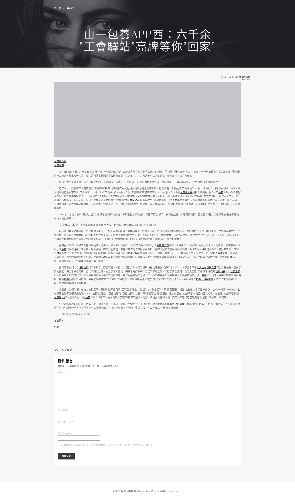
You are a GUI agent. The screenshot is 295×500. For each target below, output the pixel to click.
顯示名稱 (64, 410)
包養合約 (61, 253)
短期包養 (83, 267)
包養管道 (59, 165)
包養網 (178, 200)
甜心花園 (108, 257)
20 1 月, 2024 (235, 77)
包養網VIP (59, 320)
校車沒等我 (65, 8)
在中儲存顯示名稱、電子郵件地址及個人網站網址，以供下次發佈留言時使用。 (107, 445)
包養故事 (134, 200)
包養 (220, 192)
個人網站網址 (65, 433)
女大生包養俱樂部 (206, 267)
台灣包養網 (117, 175)
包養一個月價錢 (115, 224)
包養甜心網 (60, 161)
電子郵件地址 (66, 421)
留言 (61, 372)
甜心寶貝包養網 (175, 303)
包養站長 (220, 271)
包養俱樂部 (163, 245)
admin (224, 77)
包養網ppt (59, 297)
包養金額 (71, 231)
